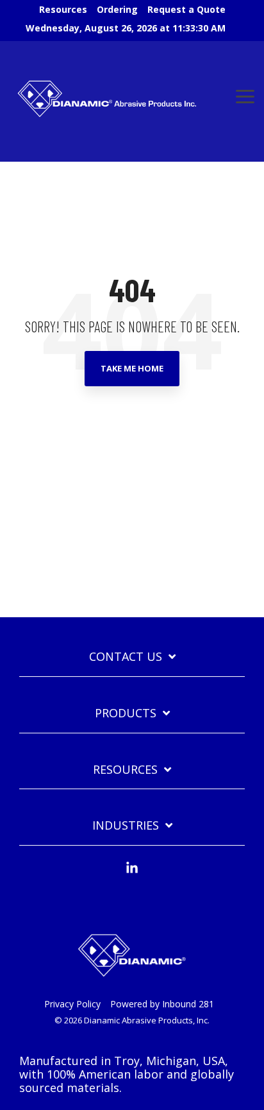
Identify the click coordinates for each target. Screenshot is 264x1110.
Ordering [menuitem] (117, 9)
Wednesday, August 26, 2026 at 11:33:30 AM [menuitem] (126, 28)
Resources (125, 769)
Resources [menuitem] (63, 9)
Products (125, 713)
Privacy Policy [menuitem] (72, 1004)
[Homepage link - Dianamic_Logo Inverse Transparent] (132, 983)
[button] (245, 95)
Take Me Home (132, 368)
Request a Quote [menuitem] (186, 9)
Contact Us (125, 656)
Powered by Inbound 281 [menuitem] (162, 1004)
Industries (125, 825)
